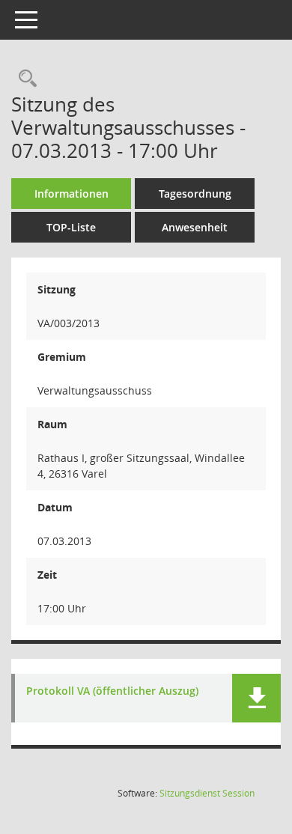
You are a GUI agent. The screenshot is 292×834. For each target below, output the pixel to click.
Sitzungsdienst (207, 793)
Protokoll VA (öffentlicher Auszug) (112, 691)
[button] (256, 698)
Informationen (71, 193)
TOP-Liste (71, 227)
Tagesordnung (195, 193)
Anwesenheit (195, 227)
